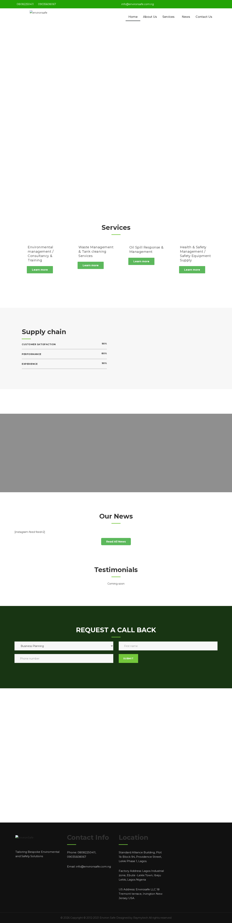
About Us (150, 16)
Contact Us (204, 16)
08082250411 (25, 4)
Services (168, 16)
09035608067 (47, 4)
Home (133, 16)
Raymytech (140, 917)
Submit (128, 658)
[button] (40, 269)
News (186, 16)
